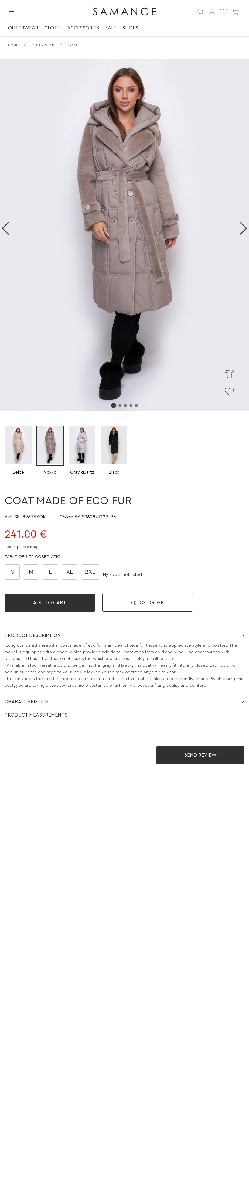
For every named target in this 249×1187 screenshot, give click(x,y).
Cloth (52, 28)
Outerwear (23, 28)
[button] (124, 635)
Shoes (130, 28)
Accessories (83, 28)
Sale (110, 28)
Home (13, 45)
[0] (223, 11)
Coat (72, 45)
